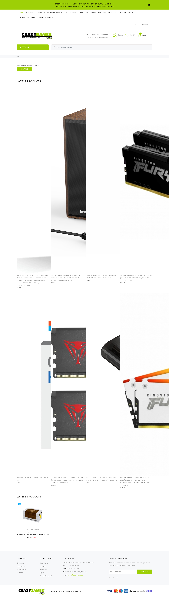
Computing (20, 563)
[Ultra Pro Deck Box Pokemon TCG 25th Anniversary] (33, 515)
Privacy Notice (71, 12)
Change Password (46, 576)
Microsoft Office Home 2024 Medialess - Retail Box (32, 479)
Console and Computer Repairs (104, 12)
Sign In (137, 24)
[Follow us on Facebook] (109, 577)
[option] (33, 523)
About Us (84, 12)
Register (145, 24)
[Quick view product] (45, 506)
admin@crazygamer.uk (75, 575)
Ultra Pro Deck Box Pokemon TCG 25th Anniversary (34, 534)
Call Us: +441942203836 (97, 34)
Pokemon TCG (21, 566)
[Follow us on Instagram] (117, 577)
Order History (44, 563)
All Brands (20, 572)
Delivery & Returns (28, 18)
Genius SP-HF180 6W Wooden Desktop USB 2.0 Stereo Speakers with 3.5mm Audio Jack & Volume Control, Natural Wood (67, 278)
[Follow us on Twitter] (113, 577)
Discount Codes (126, 12)
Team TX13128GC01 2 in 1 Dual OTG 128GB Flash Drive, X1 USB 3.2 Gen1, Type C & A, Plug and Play (102, 479)
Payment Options (46, 18)
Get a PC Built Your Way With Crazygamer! (44, 12)
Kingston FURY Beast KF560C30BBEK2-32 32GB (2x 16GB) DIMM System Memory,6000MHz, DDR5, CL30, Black (136, 278)
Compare (43, 566)
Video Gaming (21, 569)
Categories (24, 47)
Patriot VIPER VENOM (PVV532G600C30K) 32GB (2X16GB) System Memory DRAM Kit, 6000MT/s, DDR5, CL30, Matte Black (67, 480)
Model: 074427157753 (33, 530)
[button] (45, 518)
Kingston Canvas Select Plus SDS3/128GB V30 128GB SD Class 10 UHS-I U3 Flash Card (101, 276)
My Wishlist (43, 569)
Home (21, 12)
